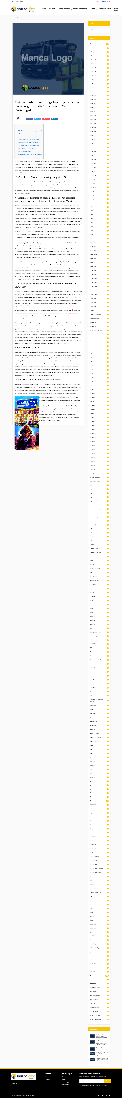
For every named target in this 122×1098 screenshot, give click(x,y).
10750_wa (93, 251)
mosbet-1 (92, 761)
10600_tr (92, 231)
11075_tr (92, 290)
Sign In (98, 1)
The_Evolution (93, 964)
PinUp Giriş (93, 849)
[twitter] (105, 1)
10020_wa (93, 84)
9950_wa (92, 469)
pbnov (91, 825)
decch (91, 664)
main (91, 749)
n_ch (91, 781)
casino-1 (92, 612)
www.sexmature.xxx (95, 996)
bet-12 (91, 505)
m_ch (91, 745)
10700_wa (93, 247)
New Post (92, 797)
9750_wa (92, 445)
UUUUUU (93, 984)
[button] (95, 1)
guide (91, 710)
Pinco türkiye (93, 837)
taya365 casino (94, 956)
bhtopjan (92, 565)
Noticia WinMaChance (24, 151)
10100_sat (93, 100)
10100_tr (92, 104)
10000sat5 (93, 76)
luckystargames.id (94, 741)
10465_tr (92, 179)
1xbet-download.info (95, 314)
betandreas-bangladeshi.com (97, 513)
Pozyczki (92, 884)
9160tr (92, 418)
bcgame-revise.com (95, 497)
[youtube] (109, 1)
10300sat (92, 143)
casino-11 (92, 616)
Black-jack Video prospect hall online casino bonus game (102, 1048)
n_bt (91, 773)
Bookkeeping (93, 577)
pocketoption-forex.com (96, 869)
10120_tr (92, 112)
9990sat (92, 473)
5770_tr (92, 342)
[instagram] (107, 1)
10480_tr (92, 183)
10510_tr (92, 207)
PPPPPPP (92, 888)
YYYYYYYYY (93, 1004)
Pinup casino (93, 845)
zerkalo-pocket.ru (94, 1008)
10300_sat (93, 139)
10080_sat (93, 96)
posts (91, 880)
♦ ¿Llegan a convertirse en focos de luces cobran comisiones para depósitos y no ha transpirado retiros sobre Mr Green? (29, 140)
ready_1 (92, 916)
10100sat (92, 108)
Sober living (93, 944)
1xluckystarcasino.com (96, 330)
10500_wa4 (93, 203)
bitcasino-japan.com (95, 569)
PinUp (91, 841)
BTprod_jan (93, 596)
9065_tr (92, 402)
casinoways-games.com (96, 640)
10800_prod (93, 255)
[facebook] (103, 1)
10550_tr (92, 223)
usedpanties (93, 980)
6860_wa (92, 346)
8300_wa (92, 366)
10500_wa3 (93, 199)
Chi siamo (17, 1)
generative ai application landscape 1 (96, 701)
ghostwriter (93, 706)
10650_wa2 (93, 243)
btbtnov (92, 592)
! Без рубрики (94, 44)
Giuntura (107, 1081)
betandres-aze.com (95, 521)
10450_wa (93, 175)
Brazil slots (93, 584)
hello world (93, 714)
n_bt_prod (92, 777)
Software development (96, 948)
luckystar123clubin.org (96, 737)
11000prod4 (93, 286)
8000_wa (92, 354)
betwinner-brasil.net (95, 549)
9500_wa (92, 426)
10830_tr (92, 263)
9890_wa (92, 457)
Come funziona (49, 1082)
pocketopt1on (93, 861)
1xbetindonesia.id (94, 318)
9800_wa (92, 453)
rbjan (91, 908)
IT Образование (95, 733)
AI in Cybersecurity (95, 481)
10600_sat (93, 227)
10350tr (92, 155)
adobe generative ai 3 (95, 477)
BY (90, 604)
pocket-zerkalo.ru (94, 857)
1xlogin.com (93, 326)
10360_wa (93, 159)
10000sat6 (93, 80)
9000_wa (92, 390)
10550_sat (93, 219)
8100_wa (92, 358)
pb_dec (92, 821)
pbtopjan (92, 829)
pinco (91, 833)
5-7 (91, 338)
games (91, 696)
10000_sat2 (93, 52)
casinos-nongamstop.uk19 (97, 636)
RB (90, 904)
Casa (12, 1)
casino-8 (92, 628)
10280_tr (92, 135)
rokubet (92, 920)
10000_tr (92, 56)
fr (90, 692)
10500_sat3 (93, 195)
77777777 (93, 350)
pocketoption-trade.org (96, 873)
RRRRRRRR (93, 928)
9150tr (92, 414)
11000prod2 (93, 279)
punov (91, 900)
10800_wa (93, 259)
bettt (91, 541)
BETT (91, 533)
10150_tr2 (93, 116)
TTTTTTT (92, 972)
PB (90, 817)
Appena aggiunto (66, 1082)
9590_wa (92, 430)
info (91, 718)
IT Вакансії (93, 729)
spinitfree (92, 952)
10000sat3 (93, 68)
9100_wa (92, 406)
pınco (91, 853)
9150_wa (92, 410)
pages (91, 813)
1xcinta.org (93, 322)
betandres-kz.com (94, 525)
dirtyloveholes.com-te (95, 668)
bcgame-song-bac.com (96, 501)
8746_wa (92, 386)
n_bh (91, 769)
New (91, 793)
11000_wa (93, 271)
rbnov (91, 912)
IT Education (93, 722)
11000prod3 (93, 283)
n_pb (91, 789)
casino (91, 608)
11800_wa (93, 302)
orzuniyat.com (93, 809)
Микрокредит (94, 1012)
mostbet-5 (92, 765)
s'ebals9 (92, 936)
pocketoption (93, 865)
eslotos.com (93, 676)
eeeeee (91, 672)
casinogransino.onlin (95, 632)
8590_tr (92, 374)
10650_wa (93, 239)
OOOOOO (93, 805)
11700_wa (93, 298)
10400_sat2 (93, 167)
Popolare (64, 1079)
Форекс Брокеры (95, 1016)
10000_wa (93, 64)
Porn (91, 876)
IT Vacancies (93, 726)
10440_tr (92, 171)
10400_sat (93, 163)
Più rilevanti (65, 1084)
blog (91, 573)
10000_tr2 (93, 60)
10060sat (92, 92)
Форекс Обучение (95, 1020)
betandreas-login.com (95, 517)
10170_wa (93, 124)
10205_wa (93, 132)
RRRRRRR (93, 924)
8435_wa (92, 370)
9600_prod (93, 433)
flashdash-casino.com (95, 684)
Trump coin (93, 968)
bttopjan (92, 600)
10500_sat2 (93, 191)
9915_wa (92, 461)
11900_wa (93, 306)
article (91, 485)
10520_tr (92, 211)
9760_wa (92, 449)
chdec (91, 648)
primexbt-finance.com (95, 892)
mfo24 (91, 757)
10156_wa (93, 120)
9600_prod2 (93, 437)
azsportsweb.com (94, 489)
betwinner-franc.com (95, 553)
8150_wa (92, 362)
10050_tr (92, 88)
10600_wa (93, 235)
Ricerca (64, 1077)
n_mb (91, 785)
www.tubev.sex (94, 1000)
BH (90, 557)
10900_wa (93, 267)
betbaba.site (93, 529)
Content (92, 656)
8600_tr (92, 378)
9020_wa (92, 398)
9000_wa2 (93, 394)
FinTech (92, 680)
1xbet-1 (92, 310)
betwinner (92, 545)
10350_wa (93, 151)
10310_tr (92, 147)
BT (90, 588)
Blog (16, 17)
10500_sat (93, 187)
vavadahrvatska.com (95, 988)
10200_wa (93, 128)
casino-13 (92, 624)
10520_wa (93, 215)
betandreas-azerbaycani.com (97, 509)
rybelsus (92, 932)
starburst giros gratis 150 (58, 182)
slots (91, 940)
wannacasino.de (94, 992)
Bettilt (91, 537)
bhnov (91, 561)
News (91, 801)
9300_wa (92, 422)
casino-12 (92, 620)
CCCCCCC (93, 644)
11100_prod (93, 294)
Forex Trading (93, 688)
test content (93, 960)
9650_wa (92, 441)
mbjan (91, 753)
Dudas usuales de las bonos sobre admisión (29, 154)
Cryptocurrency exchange (96, 660)
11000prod (93, 275)
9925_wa (92, 465)
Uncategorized (23, 17)
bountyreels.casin (94, 580)
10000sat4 (93, 72)
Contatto (22, 1)
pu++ (91, 896)
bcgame (92, 493)
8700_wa (92, 382)
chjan (91, 652)
